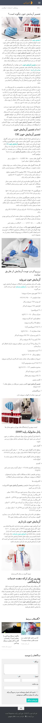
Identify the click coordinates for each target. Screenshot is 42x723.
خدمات (9, 8)
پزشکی (15, 8)
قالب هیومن (11, 716)
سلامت (4, 8)
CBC (11, 144)
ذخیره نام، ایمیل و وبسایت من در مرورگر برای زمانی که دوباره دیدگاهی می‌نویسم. (22, 693)
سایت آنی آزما (35, 70)
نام (19, 676)
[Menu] (39, 2)
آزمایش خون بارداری (19, 534)
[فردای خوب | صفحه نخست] (23, 3)
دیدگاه (35, 662)
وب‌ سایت (35, 684)
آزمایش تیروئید (21, 287)
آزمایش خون (36, 40)
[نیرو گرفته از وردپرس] (25, 716)
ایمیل (36, 676)
